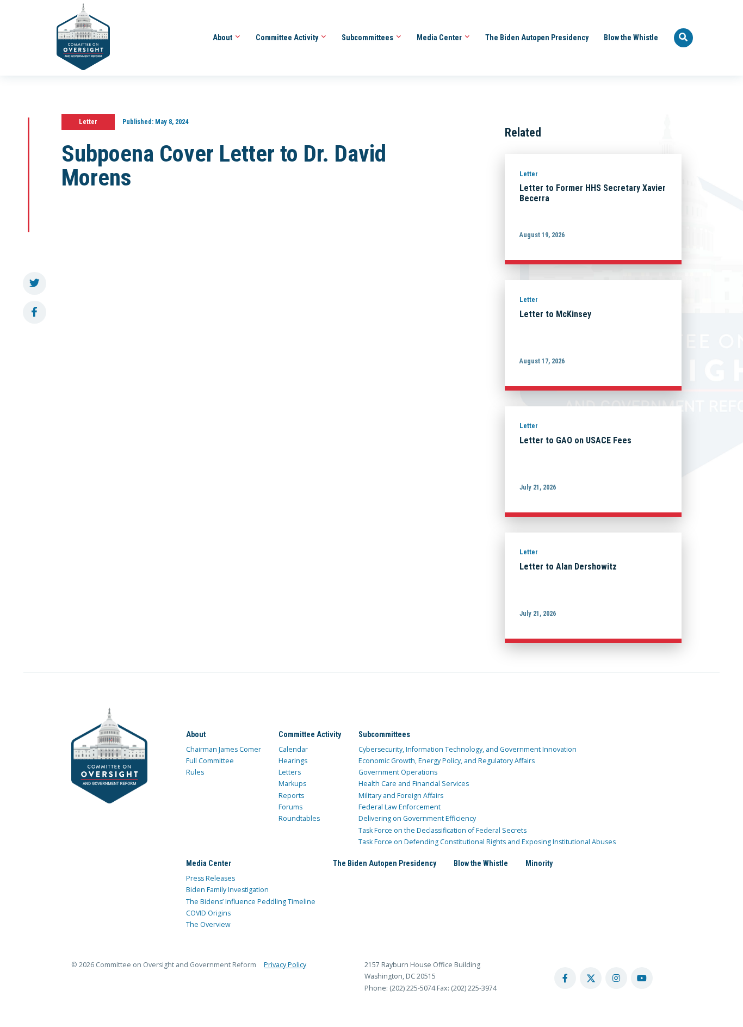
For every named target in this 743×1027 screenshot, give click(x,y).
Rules (195, 772)
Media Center (440, 37)
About (223, 37)
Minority (539, 863)
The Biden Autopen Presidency (537, 37)
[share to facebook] (34, 312)
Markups (292, 783)
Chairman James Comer (223, 749)
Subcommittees (368, 37)
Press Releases (210, 878)
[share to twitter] (34, 283)
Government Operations (397, 772)
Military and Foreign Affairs (400, 795)
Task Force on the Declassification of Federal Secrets (442, 830)
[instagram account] (616, 978)
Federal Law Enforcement (399, 807)
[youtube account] (642, 978)
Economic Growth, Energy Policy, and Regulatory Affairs (446, 760)
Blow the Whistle (631, 37)
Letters (289, 772)
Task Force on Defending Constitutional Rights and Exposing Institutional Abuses (487, 841)
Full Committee (210, 760)
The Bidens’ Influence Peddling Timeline (250, 901)
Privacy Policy (285, 964)
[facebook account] (565, 978)
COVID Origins (208, 913)
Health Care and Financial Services (413, 783)
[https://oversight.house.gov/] (77, 38)
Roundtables (299, 818)
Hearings (292, 760)
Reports (291, 795)
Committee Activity (288, 37)
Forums (290, 807)
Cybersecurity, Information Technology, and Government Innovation (467, 749)
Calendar (293, 749)
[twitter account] (591, 978)
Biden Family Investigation (227, 889)
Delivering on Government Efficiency (417, 818)
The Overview (208, 924)
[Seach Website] (684, 38)
